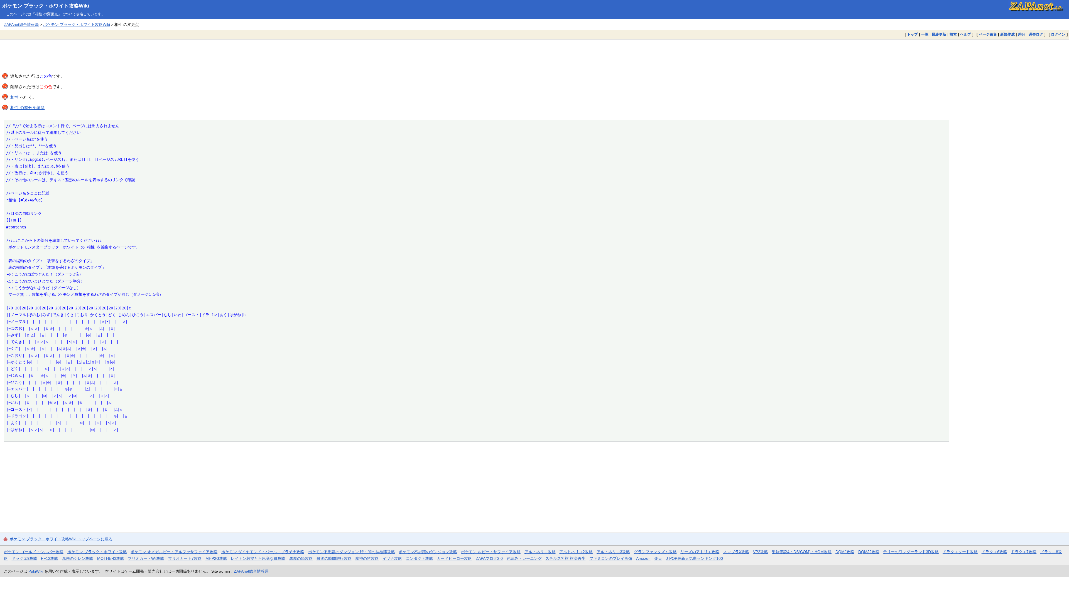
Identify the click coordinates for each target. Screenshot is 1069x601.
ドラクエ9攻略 (24, 558)
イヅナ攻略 (392, 558)
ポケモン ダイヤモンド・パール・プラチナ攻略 (262, 552)
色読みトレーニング (524, 558)
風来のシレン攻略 (77, 558)
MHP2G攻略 (216, 558)
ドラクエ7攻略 (1023, 552)
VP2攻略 (760, 552)
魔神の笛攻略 (367, 558)
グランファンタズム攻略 (655, 552)
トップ (912, 34)
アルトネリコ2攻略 (576, 552)
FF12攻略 (49, 558)
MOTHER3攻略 (110, 558)
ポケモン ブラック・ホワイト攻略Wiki (45, 6)
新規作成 (1007, 34)
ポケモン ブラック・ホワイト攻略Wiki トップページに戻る (60, 539)
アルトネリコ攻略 (540, 552)
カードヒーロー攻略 (454, 558)
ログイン (1058, 34)
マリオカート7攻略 (185, 558)
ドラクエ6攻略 (994, 552)
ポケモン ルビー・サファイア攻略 (491, 552)
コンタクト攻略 (419, 558)
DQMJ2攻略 (868, 552)
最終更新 (939, 34)
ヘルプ (965, 34)
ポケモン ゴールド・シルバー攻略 (33, 552)
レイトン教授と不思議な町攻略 (258, 558)
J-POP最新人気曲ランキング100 (694, 558)
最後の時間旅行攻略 (334, 558)
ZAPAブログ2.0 (489, 558)
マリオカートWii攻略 (146, 558)
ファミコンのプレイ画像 (610, 558)
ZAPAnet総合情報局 (21, 24)
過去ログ (1036, 34)
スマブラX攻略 (736, 552)
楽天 (658, 558)
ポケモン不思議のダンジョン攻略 (428, 552)
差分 (1021, 34)
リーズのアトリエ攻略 (699, 552)
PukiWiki (35, 571)
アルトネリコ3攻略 (613, 552)
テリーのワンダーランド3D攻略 (911, 552)
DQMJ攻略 (844, 552)
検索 (953, 34)
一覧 (924, 34)
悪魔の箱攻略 (301, 558)
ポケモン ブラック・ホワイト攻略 (97, 552)
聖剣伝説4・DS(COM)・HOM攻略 (802, 552)
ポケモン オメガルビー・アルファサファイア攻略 (174, 552)
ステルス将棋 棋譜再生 (565, 558)
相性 (14, 97)
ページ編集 (988, 34)
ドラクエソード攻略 (960, 552)
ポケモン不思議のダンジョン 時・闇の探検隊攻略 (351, 552)
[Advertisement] (534, 53)
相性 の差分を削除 (27, 107)
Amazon (643, 558)
